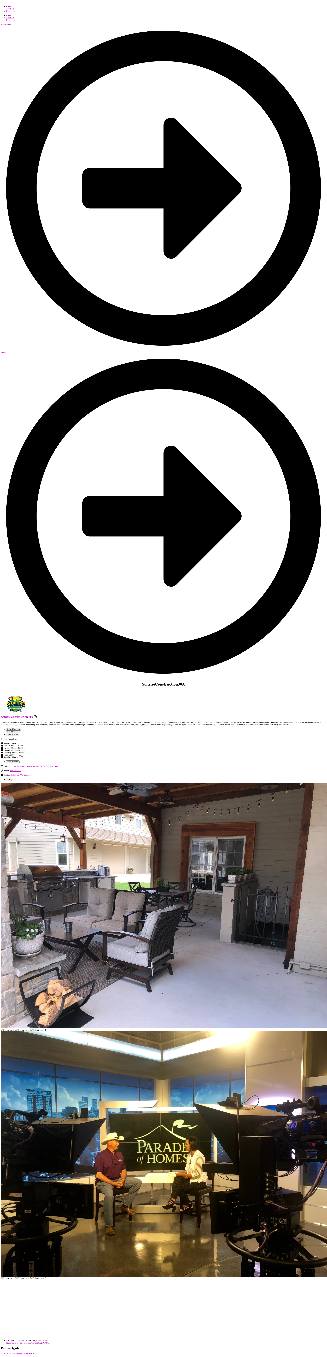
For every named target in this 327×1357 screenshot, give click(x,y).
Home (8, 15)
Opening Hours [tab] (12, 735)
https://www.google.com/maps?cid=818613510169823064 (34, 766)
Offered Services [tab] (13, 729)
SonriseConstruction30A (17, 717)
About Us (10, 18)
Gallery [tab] (9, 780)
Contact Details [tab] (13, 762)
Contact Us (10, 20)
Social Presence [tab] (13, 732)
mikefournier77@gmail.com (20, 775)
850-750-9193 (15, 771)
